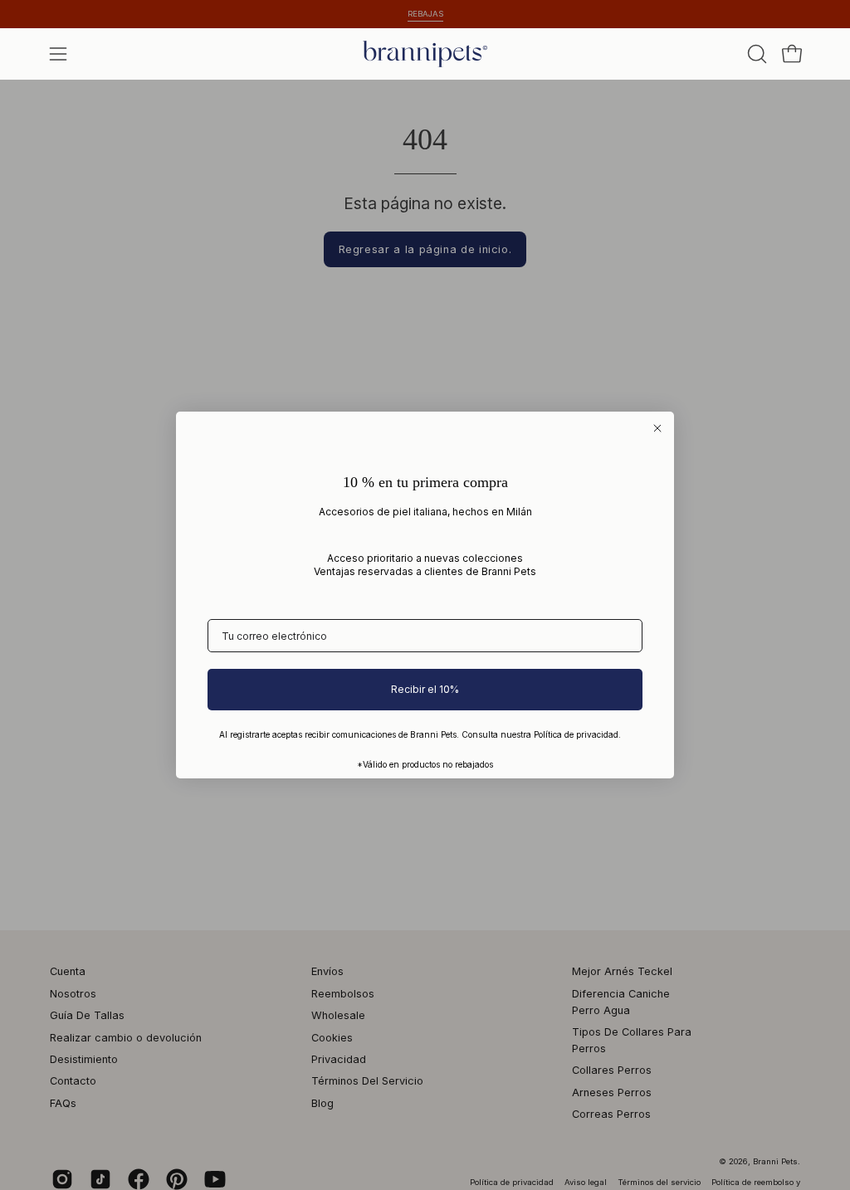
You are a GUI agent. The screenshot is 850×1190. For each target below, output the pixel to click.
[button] (755, 54)
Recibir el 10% (425, 689)
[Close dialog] (657, 428)
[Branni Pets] (425, 54)
